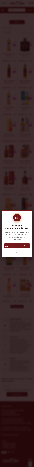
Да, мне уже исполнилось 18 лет (17, 246)
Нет (17, 252)
